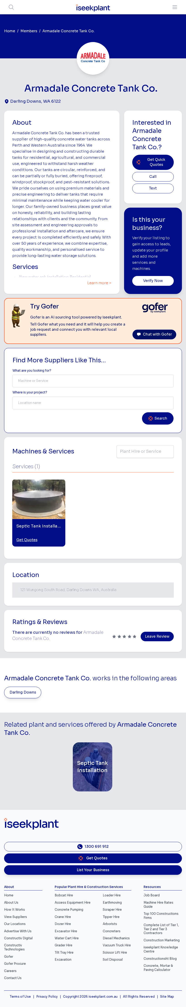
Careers (10, 971)
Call (153, 176)
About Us (11, 903)
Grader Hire (63, 945)
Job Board (152, 895)
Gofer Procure (15, 964)
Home (9, 31)
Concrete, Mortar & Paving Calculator (158, 968)
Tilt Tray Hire (64, 953)
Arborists (110, 924)
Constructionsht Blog (160, 959)
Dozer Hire (63, 924)
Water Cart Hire (67, 938)
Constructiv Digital (18, 938)
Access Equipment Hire (73, 903)
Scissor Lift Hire (115, 953)
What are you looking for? (31, 371)
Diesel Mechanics (116, 938)
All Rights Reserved (139, 997)
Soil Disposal (113, 960)
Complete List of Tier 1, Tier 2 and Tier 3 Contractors (161, 929)
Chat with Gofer (157, 334)
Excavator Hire (66, 931)
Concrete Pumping (69, 910)
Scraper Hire (112, 910)
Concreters (111, 931)
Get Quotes (26, 540)
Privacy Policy (47, 997)
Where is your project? (29, 392)
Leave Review (157, 636)
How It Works (14, 910)
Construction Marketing (162, 940)
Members (28, 31)
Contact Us (13, 978)
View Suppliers (15, 917)
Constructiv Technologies (14, 947)
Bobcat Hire (64, 895)
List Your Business (93, 870)
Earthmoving (112, 903)
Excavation (63, 960)
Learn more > (99, 283)
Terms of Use (20, 997)
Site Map (167, 997)
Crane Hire (63, 917)
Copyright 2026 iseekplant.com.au (90, 997)
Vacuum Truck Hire (117, 945)
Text (153, 188)
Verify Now (153, 280)
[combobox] (93, 381)
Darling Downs (23, 692)
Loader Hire (112, 895)
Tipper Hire (111, 917)
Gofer (8, 957)
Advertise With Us (18, 931)
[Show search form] (11, 7)
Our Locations (15, 924)
